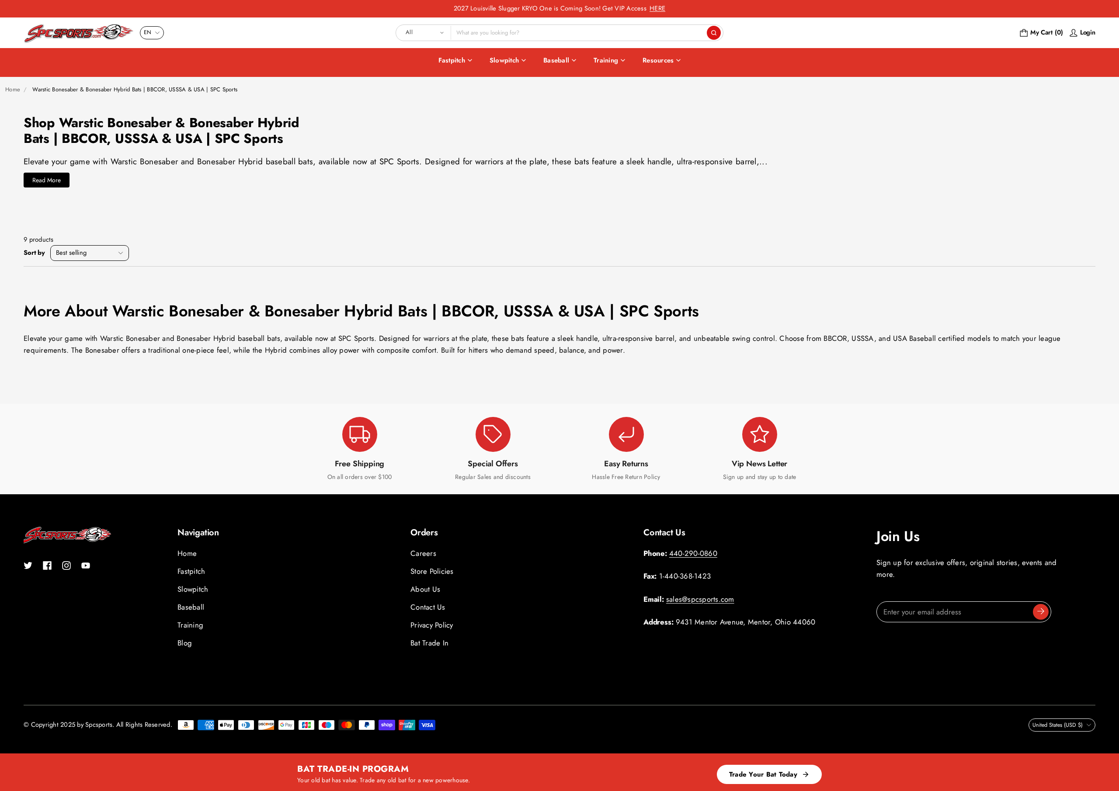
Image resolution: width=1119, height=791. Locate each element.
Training (606, 60)
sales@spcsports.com (700, 599)
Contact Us (427, 607)
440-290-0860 (693, 553)
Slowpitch (504, 60)
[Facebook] (47, 565)
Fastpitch (451, 60)
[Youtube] (85, 565)
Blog (184, 643)
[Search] (714, 33)
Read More (46, 180)
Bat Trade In (429, 643)
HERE (657, 8)
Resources (658, 60)
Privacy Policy (431, 625)
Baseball (556, 60)
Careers (423, 553)
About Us (425, 589)
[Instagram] (66, 565)
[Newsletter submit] (1041, 612)
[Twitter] (28, 565)
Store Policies (432, 571)
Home (12, 89)
